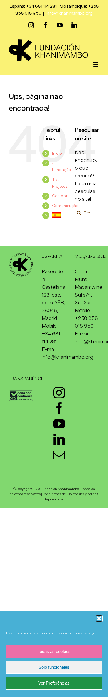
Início (57, 153)
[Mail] (59, 455)
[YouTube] (59, 424)
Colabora (61, 195)
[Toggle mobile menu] (96, 64)
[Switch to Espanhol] (59, 215)
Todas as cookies (54, 651)
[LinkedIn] (59, 439)
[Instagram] (59, 392)
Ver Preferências (54, 683)
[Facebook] (59, 408)
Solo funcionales (54, 667)
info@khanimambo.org (69, 13)
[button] (99, 618)
